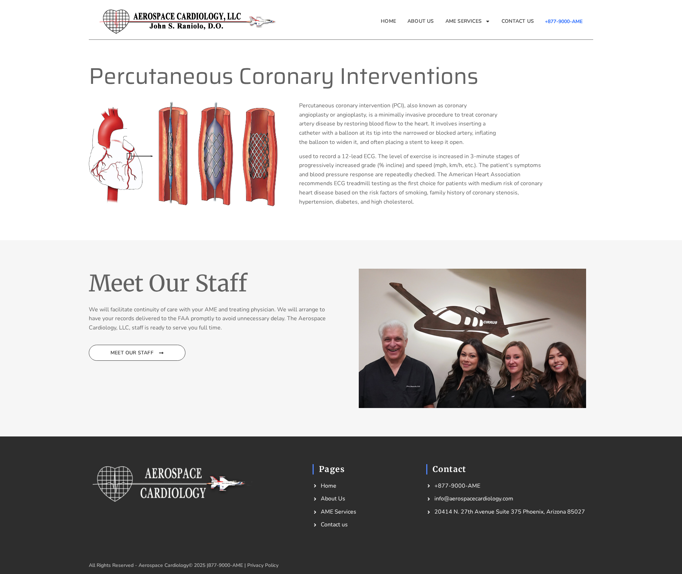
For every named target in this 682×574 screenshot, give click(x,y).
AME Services (463, 21)
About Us (420, 21)
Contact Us (518, 21)
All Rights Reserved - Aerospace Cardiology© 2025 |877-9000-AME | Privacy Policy (183, 565)
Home (388, 21)
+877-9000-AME (564, 21)
